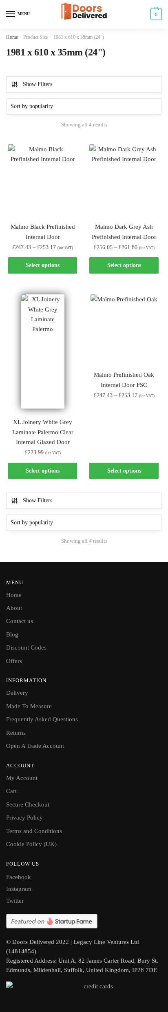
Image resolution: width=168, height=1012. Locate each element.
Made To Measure (29, 706)
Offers (14, 661)
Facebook (18, 877)
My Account (22, 778)
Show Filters (37, 84)
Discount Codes (26, 647)
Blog (12, 634)
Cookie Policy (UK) (31, 844)
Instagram (18, 889)
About (14, 608)
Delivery (17, 692)
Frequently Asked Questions (42, 719)
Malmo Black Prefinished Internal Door (43, 231)
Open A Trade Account (35, 745)
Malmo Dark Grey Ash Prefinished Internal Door (124, 231)
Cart (11, 791)
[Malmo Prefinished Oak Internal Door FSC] (123, 328)
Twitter (15, 900)
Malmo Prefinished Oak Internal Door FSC (124, 379)
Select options (43, 265)
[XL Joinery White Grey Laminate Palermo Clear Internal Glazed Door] (42, 351)
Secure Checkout (27, 804)
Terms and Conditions (34, 831)
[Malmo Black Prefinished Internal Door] (42, 179)
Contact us (19, 621)
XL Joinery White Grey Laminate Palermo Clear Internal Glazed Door (42, 432)
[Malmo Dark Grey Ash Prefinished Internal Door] (123, 179)
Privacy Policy (24, 817)
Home (12, 37)
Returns (16, 732)
